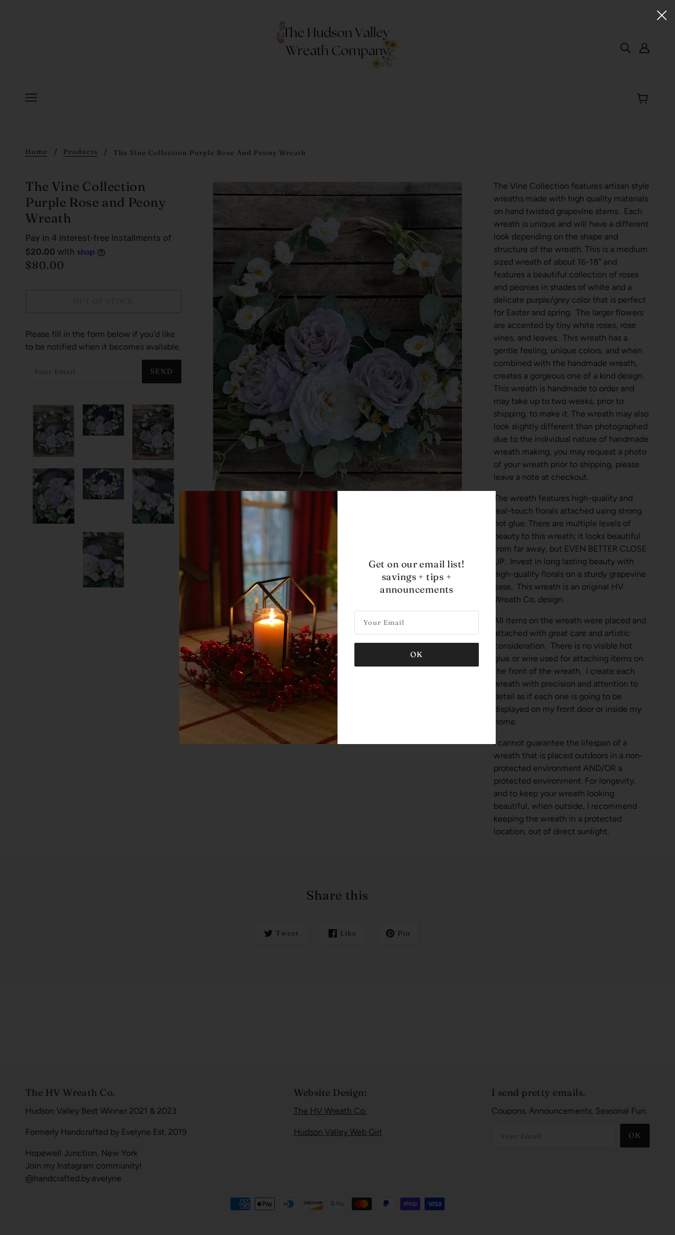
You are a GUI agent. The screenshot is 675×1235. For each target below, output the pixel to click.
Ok (416, 654)
